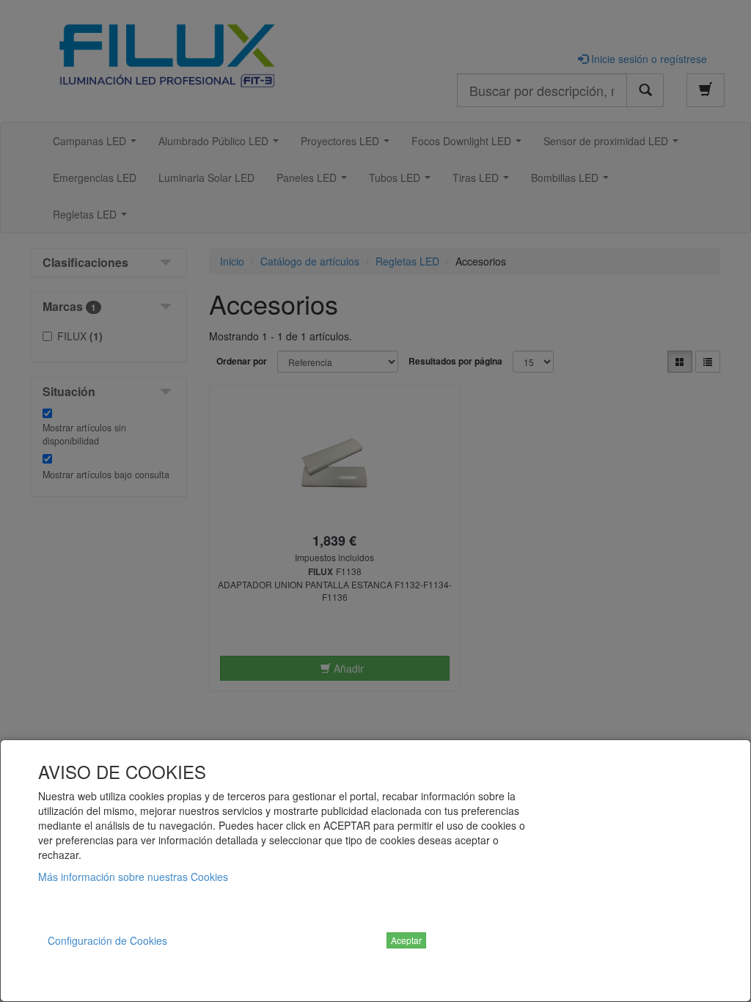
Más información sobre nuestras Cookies (133, 876)
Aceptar (406, 940)
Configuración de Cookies (107, 940)
